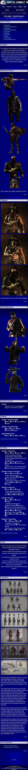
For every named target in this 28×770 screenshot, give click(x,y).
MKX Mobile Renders (10, 30)
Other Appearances (9, 39)
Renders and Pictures (10, 26)
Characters (9, 6)
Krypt (25, 6)
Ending (6, 36)
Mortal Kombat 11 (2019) (11, 747)
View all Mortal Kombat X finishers (9, 439)
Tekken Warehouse (20, 10)
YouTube (7, 10)
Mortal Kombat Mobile (10, 746)
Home (7, 18)
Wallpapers (7, 28)
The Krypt (13, 406)
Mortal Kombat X (18, 16)
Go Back (14, 759)
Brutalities (7, 34)
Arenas (14, 6)
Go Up (25, 65)
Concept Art (7, 38)
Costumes (7, 31)
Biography (7, 25)
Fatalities (20, 6)
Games (3, 6)
